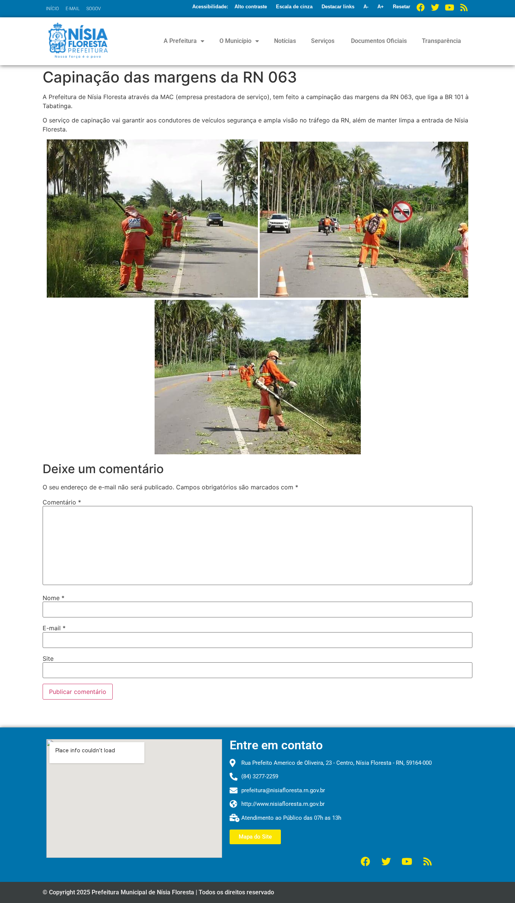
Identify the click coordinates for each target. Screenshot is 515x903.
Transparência (441, 40)
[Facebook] (420, 7)
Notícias (285, 40)
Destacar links (338, 6)
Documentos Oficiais (378, 40)
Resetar (401, 6)
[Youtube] (449, 7)
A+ (380, 6)
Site (48, 658)
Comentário (62, 502)
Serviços (322, 40)
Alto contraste (251, 6)
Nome (53, 598)
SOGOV (93, 8)
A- (365, 6)
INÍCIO (52, 8)
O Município (235, 40)
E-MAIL (73, 8)
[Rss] (463, 7)
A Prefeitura (180, 40)
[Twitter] (435, 7)
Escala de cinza (294, 6)
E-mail (54, 628)
